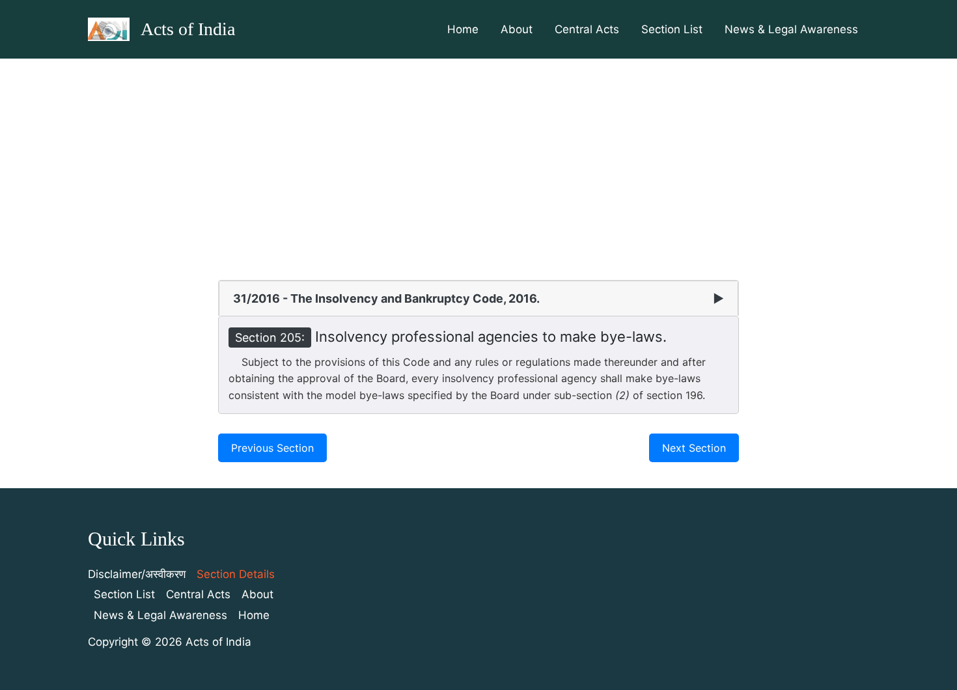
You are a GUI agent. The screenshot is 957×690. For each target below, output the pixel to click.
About (517, 29)
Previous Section (272, 447)
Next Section (694, 447)
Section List (671, 29)
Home (462, 29)
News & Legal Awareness (791, 29)
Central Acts (587, 29)
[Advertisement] (478, 156)
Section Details (236, 574)
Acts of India (188, 29)
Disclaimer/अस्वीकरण (137, 574)
